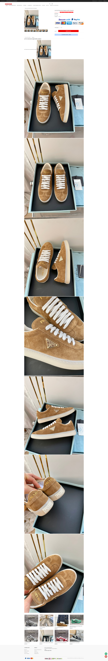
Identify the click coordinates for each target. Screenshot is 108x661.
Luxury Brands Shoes (37, 5)
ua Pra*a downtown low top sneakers (60, 642)
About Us (25, 649)
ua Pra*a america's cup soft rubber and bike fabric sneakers (76, 626)
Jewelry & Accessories (54, 5)
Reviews (33, 37)
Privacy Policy (36, 652)
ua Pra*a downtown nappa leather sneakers (46, 642)
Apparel (24, 5)
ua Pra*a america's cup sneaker (75, 642)
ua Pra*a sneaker (27, 627)
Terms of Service (26, 653)
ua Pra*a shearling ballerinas (59, 627)
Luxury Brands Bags (12, 5)
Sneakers (35, 8)
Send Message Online (48, 650)
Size (55, 27)
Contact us (25, 652)
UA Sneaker (30, 5)
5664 (57, 15)
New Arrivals (19, 5)
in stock (59, 16)
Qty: (55, 31)
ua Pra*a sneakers (42, 627)
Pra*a (33, 8)
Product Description (28, 37)
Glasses (43, 5)
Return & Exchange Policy (37, 649)
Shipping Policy (36, 653)
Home (7, 5)
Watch (47, 5)
